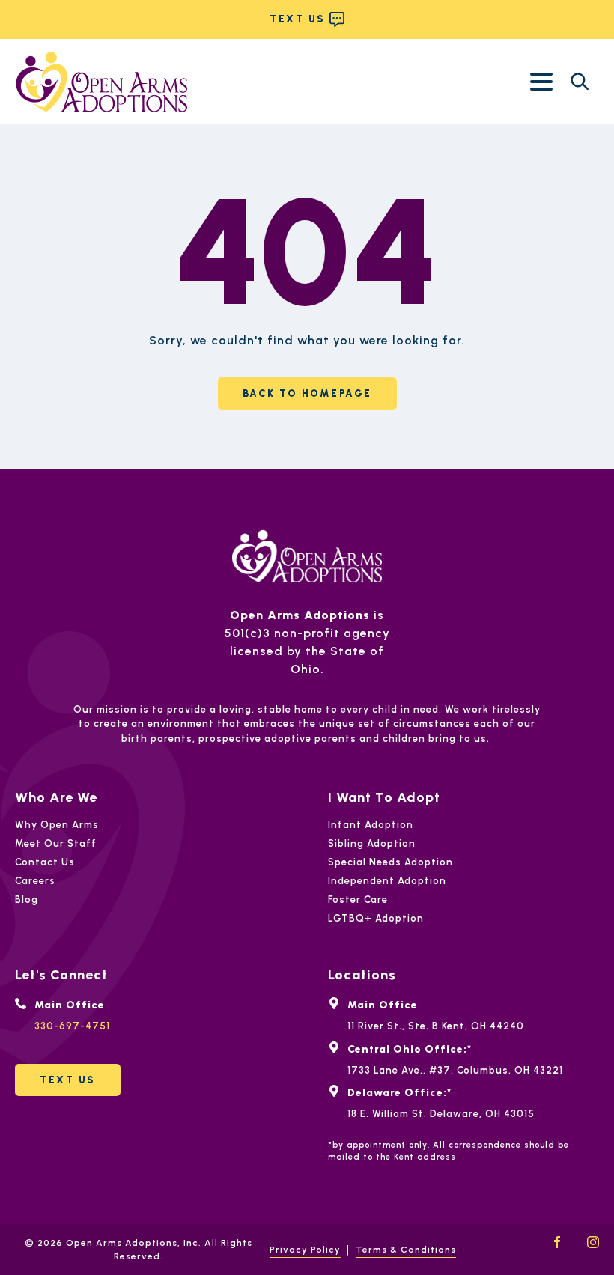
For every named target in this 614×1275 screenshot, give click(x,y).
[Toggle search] (579, 81)
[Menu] (541, 81)
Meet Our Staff (56, 843)
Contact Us (45, 862)
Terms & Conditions (406, 1249)
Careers (35, 881)
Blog (26, 899)
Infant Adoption (370, 825)
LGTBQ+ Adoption (376, 918)
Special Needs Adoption (390, 862)
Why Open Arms (57, 825)
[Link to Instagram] (593, 1242)
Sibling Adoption (372, 843)
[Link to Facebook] (557, 1242)
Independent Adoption (387, 881)
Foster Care (358, 899)
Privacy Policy (305, 1249)
